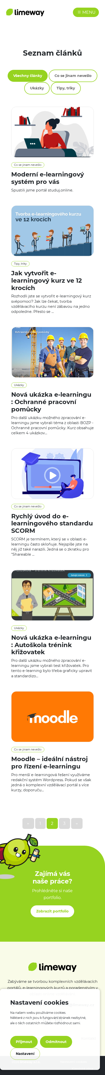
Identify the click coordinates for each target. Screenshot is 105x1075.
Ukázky (37, 88)
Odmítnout (56, 1041)
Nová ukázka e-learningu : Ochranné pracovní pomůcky (51, 402)
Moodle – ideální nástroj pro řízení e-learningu (49, 762)
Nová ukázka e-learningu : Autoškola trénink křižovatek (51, 645)
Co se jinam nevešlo (73, 75)
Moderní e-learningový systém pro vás (47, 178)
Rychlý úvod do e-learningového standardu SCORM (52, 523)
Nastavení (25, 1053)
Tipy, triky (66, 88)
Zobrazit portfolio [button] (52, 911)
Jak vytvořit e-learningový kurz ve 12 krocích (46, 280)
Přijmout (24, 1041)
